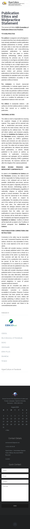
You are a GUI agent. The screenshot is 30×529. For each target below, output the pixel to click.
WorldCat (5, 356)
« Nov (7, 430)
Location (7, 459)
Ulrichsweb (6, 347)
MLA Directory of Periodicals (12, 338)
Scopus (4, 361)
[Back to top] (15, 524)
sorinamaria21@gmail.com (12, 442)
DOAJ (4, 342)
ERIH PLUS (6, 352)
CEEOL (4, 333)
